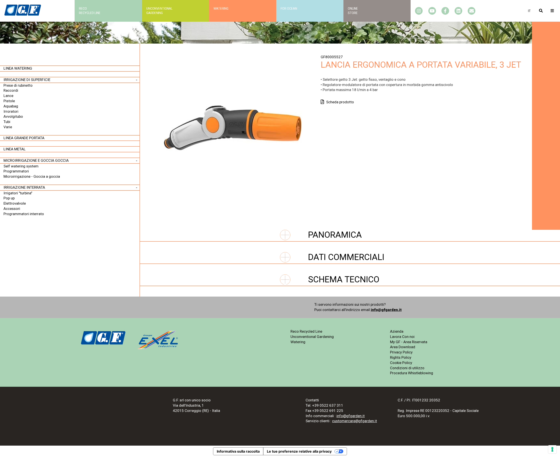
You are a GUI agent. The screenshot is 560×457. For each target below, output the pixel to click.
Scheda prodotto (340, 102)
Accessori (12, 208)
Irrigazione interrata (24, 187)
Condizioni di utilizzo (407, 368)
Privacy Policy (401, 352)
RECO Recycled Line (89, 11)
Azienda (396, 331)
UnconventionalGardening (159, 11)
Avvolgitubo (13, 116)
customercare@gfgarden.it (354, 421)
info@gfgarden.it (386, 310)
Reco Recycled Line (306, 331)
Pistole (9, 101)
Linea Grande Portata (24, 138)
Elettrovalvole (15, 203)
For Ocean (289, 8)
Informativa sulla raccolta (238, 451)
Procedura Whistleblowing (411, 373)
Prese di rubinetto (18, 85)
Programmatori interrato (24, 214)
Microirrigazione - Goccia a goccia (32, 176)
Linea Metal (15, 149)
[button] (529, 10)
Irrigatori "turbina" (18, 193)
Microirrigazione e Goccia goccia (36, 160)
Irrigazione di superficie (27, 79)
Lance (8, 95)
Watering (221, 8)
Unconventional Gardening (312, 336)
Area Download (402, 347)
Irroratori (11, 111)
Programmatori (16, 171)
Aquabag (11, 106)
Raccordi (11, 90)
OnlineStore (353, 11)
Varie (8, 127)
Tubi (7, 122)
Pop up (9, 198)
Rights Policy (400, 357)
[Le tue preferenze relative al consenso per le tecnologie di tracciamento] (552, 449)
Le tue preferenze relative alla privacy (299, 451)
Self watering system (21, 166)
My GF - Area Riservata (408, 342)
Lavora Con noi (402, 336)
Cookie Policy (401, 362)
